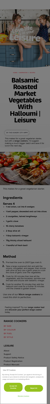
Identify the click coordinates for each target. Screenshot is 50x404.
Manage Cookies (23, 396)
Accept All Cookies (13, 387)
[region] (23, 385)
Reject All (33, 388)
